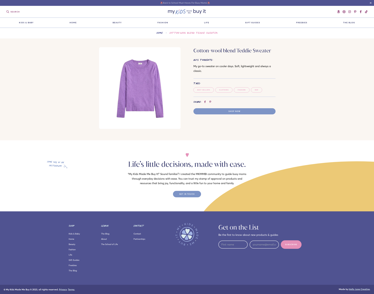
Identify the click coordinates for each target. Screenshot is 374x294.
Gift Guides (252, 22)
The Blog (349, 22)
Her (256, 90)
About (104, 239)
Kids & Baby (26, 22)
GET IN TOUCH (187, 194)
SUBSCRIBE (291, 244)
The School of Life (109, 244)
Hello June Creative (359, 289)
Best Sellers (203, 90)
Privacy (63, 289)
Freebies (301, 22)
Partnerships (139, 239)
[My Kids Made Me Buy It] (187, 11)
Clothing (224, 90)
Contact (137, 233)
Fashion (162, 22)
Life (206, 22)
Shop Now (234, 111)
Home (73, 22)
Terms (71, 289)
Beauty (117, 22)
